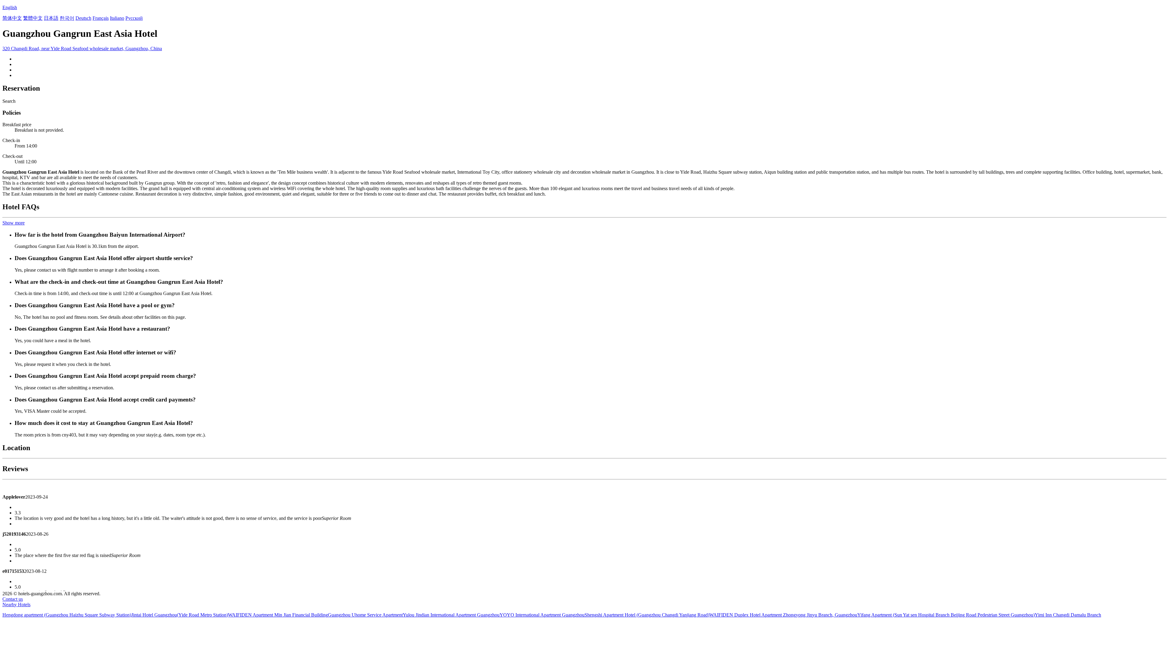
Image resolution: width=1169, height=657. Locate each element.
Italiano (117, 18)
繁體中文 (33, 18)
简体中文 (12, 18)
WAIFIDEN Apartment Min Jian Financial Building (278, 614)
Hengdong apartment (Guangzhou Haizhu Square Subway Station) (66, 614)
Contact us (12, 599)
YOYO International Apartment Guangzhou (542, 614)
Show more (13, 222)
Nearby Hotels (16, 604)
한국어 (67, 18)
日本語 (51, 18)
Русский (134, 18)
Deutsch (83, 18)
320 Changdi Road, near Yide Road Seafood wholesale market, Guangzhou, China (82, 48)
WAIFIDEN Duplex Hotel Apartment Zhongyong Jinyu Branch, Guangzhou (783, 614)
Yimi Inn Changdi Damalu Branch (1068, 614)
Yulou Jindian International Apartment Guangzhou (451, 614)
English (9, 7)
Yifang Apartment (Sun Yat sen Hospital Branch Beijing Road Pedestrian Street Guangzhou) (946, 614)
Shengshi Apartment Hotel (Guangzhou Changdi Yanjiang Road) (646, 614)
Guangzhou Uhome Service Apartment (365, 614)
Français (101, 18)
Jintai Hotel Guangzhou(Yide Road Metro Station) (179, 614)
